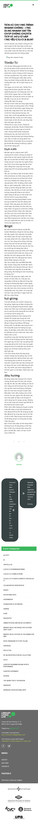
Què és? (4, 760)
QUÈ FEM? (5, 763)
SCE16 (5, 660)
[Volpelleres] (8, 5)
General (6, 609)
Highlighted (7, 618)
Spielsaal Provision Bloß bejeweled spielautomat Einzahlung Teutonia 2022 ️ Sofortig (31, 493)
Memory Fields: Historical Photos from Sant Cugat (17, 628)
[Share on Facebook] (14, 442)
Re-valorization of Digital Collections (17, 655)
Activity (6, 555)
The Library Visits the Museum (14, 680)
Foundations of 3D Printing (13, 604)
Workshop (7, 685)
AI (4, 560)
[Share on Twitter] (19, 442)
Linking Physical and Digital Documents (17, 623)
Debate (5, 590)
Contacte (5, 766)
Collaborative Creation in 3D (13, 585)
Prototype (7, 650)
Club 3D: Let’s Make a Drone (13, 574)
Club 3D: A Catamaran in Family (14, 569)
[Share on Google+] (24, 442)
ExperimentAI (8, 599)
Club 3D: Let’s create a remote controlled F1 (18, 580)
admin (19, 465)
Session (6, 676)
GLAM (5, 613)
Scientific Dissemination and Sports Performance (16, 665)
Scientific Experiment (11, 671)
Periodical (7, 646)
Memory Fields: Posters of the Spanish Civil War (18, 635)
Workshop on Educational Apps (14, 690)
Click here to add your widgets (11, 780)
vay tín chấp (14, 152)
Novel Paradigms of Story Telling (15, 641)
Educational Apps (9, 595)
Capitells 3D (7, 564)
